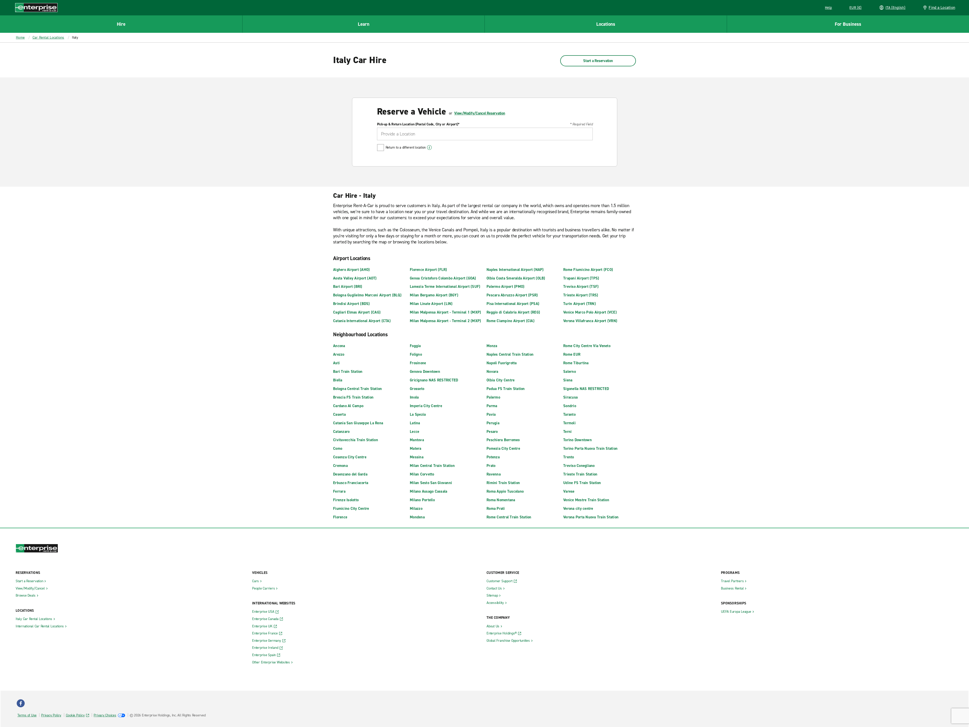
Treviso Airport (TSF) (581, 286)
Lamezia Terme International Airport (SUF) (445, 286)
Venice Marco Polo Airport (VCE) (590, 312)
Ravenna (494, 474)
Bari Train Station (348, 371)
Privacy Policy (51, 715)
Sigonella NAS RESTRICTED (586, 388)
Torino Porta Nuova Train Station (590, 448)
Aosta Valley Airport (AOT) (355, 278)
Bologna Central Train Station (357, 388)
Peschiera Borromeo (503, 439)
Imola (414, 397)
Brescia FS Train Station (353, 397)
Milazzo (416, 508)
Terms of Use (27, 715)
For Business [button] (848, 24)
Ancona (339, 345)
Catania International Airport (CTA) (362, 320)
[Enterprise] (36, 7)
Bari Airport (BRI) (347, 286)
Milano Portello (422, 499)
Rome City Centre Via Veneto (586, 345)
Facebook (20, 703)
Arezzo (338, 354)
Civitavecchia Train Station (355, 439)
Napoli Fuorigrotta (502, 363)
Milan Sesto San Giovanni (431, 482)
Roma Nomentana (501, 499)
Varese (569, 491)
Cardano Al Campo (348, 405)
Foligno (416, 354)
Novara (492, 371)
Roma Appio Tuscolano (505, 491)
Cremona (340, 465)
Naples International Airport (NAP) (515, 269)
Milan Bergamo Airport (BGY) (434, 295)
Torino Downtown (577, 439)
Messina (416, 457)
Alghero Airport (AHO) (351, 269)
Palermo (493, 397)
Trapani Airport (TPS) (581, 278)
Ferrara (339, 491)
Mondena (417, 517)
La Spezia (418, 414)
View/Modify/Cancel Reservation (479, 113)
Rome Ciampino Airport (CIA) (510, 320)
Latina (415, 423)
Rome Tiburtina (576, 363)
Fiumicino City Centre (351, 508)
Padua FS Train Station (506, 388)
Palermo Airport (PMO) (505, 286)
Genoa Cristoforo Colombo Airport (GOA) (443, 278)
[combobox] (485, 134)
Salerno (569, 371)
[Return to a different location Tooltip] (429, 147)
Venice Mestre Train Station (586, 499)
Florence (340, 517)
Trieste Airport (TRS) (580, 295)
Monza (492, 345)
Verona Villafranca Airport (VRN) (590, 320)
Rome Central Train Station (509, 517)
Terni (567, 431)
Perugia (493, 423)
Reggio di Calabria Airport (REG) (513, 312)
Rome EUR (571, 354)
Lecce (414, 431)
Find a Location (942, 7)
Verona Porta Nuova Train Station (590, 517)
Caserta (339, 414)
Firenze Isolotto (346, 499)
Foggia (415, 345)
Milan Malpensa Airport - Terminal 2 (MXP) (445, 320)
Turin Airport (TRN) (579, 303)
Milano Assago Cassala (428, 491)
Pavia (491, 414)
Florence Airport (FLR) (428, 269)
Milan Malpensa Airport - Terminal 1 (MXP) (445, 312)
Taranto (569, 414)
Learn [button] (363, 24)
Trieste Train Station (580, 474)
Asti (336, 363)
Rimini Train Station (503, 482)
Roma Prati (496, 508)
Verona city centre (578, 508)
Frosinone (418, 363)
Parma (492, 405)
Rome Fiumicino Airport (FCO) (588, 269)
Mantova (417, 439)
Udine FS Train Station (582, 482)
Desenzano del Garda (350, 474)
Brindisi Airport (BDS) (351, 303)
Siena (567, 380)
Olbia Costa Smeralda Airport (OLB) (516, 278)
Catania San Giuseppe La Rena (358, 423)
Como (337, 448)
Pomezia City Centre (503, 448)
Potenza (493, 457)
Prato (491, 465)
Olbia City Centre (501, 380)
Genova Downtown (425, 371)
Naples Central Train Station (510, 354)
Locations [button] (605, 24)
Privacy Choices (105, 715)
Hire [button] (121, 24)
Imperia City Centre (426, 405)
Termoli (569, 423)
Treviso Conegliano (579, 465)
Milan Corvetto (422, 474)
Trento (568, 457)
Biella (337, 380)
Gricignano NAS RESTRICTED (434, 380)
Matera (415, 448)
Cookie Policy (75, 715)
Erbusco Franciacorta (350, 482)
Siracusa (570, 397)
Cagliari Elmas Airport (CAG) (357, 312)
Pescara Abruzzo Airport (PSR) (512, 295)
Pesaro (492, 431)
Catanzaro (341, 431)
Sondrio (569, 405)
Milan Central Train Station (432, 465)
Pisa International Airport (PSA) (513, 303)
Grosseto (417, 388)
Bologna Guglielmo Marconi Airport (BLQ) (367, 295)
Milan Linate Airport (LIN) (431, 303)
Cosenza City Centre (349, 457)
